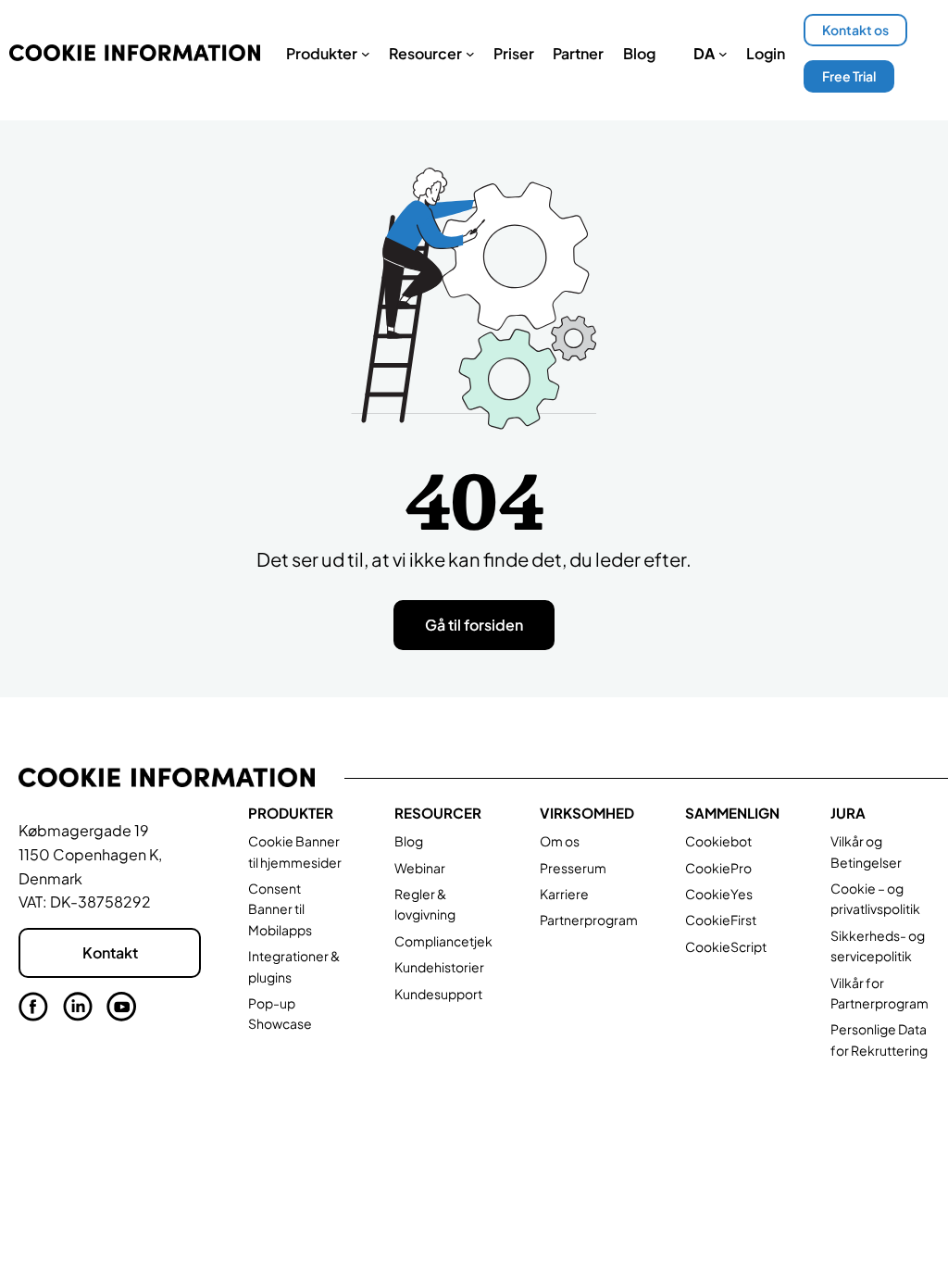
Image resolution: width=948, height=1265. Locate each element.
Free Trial (849, 76)
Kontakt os (855, 29)
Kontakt (110, 952)
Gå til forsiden (474, 624)
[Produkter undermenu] (365, 53)
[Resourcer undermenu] (470, 53)
